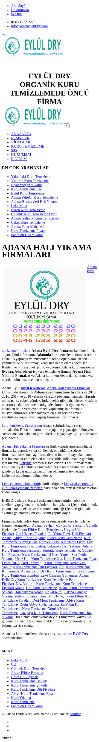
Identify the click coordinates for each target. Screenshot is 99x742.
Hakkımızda (20, 10)
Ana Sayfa (18, 6)
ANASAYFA (21, 134)
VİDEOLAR (20, 142)
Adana (37, 525)
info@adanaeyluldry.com (29, 26)
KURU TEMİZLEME (27, 146)
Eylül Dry (80, 634)
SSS (14, 150)
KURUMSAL (21, 155)
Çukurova (63, 525)
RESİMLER (20, 138)
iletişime (26, 463)
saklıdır (75, 714)
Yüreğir (91, 525)
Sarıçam (78, 525)
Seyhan (49, 525)
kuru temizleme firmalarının (22, 425)
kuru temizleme (33, 388)
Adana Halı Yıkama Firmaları (68, 388)
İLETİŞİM (19, 159)
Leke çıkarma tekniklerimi (21, 484)
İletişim (16, 14)
